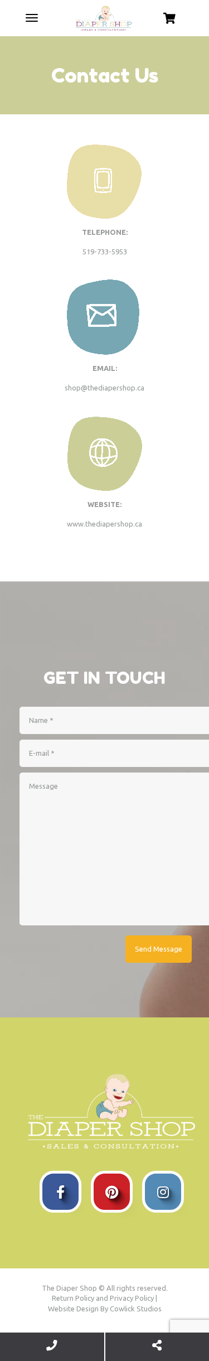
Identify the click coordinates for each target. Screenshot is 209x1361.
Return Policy (73, 1298)
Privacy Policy (132, 1298)
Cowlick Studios (136, 1308)
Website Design (73, 1308)
